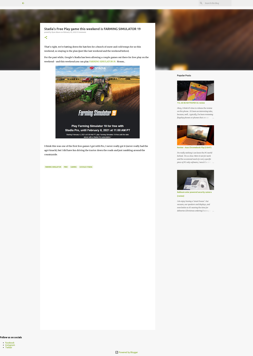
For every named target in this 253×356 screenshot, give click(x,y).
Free (66, 167)
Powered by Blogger (128, 352)
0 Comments (81, 32)
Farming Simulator (53, 167)
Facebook (9, 343)
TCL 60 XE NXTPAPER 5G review (191, 103)
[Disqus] (97, 220)
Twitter (8, 347)
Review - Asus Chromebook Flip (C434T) (194, 147)
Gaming (74, 167)
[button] (45, 37)
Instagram (10, 345)
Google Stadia (86, 167)
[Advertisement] (168, 113)
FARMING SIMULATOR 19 (102, 61)
